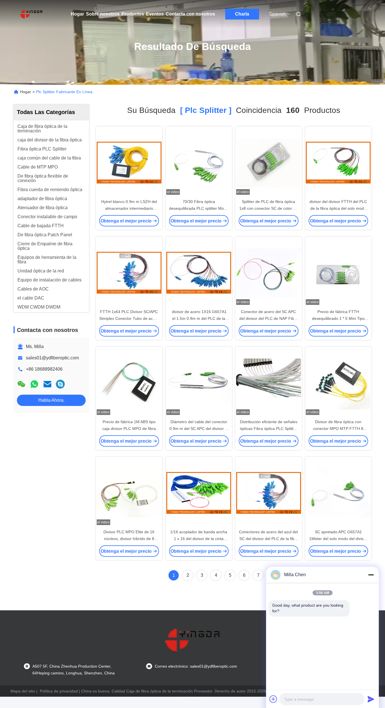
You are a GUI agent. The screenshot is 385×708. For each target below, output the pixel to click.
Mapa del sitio (22, 691)
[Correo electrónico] (47, 384)
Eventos (155, 14)
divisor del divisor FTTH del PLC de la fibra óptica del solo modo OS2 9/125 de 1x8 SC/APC (338, 208)
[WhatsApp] (34, 384)
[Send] (370, 699)
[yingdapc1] (60, 384)
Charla (242, 14)
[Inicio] (31, 14)
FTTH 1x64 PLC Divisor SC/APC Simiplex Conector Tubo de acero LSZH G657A (129, 318)
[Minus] (371, 574)
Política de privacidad (59, 691)
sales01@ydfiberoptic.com (52, 357)
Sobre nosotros (103, 14)
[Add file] (273, 699)
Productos (132, 14)
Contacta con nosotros (190, 14)
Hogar (77, 14)
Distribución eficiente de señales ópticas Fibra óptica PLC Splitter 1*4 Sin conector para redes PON (268, 428)
